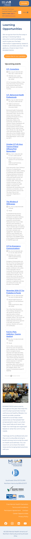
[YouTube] (25, 523)
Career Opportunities (20, 513)
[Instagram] (12, 523)
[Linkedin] (19, 523)
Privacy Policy (23, 516)
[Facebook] (6, 523)
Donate (24, 3)
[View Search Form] (19, 12)
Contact (25, 510)
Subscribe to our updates (15, 56)
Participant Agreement (12, 510)
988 (12, 13)
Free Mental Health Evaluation (17, 504)
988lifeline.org (10, 16)
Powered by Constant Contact (12, 375)
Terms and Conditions (20, 507)
